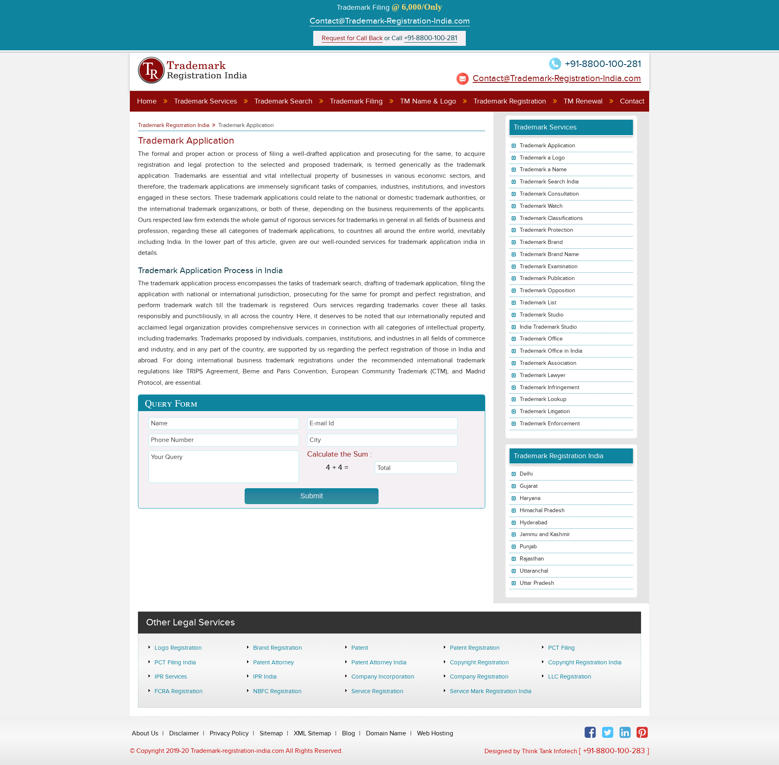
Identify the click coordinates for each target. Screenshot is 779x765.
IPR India (265, 676)
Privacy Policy (229, 733)
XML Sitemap (312, 733)
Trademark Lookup (543, 399)
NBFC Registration (277, 691)
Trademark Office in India (551, 350)
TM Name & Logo (428, 101)
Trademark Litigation (545, 411)
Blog (348, 733)
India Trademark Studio (548, 326)
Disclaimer (184, 733)
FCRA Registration (178, 691)
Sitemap (271, 733)
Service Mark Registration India (491, 691)
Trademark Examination (549, 266)
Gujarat (529, 486)
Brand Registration (277, 647)
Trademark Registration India (173, 125)
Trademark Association (548, 363)
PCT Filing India (175, 662)
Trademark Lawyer (543, 375)
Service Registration (377, 691)
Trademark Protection (546, 229)
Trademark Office (541, 338)
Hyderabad (533, 522)
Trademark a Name (543, 169)
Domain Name (386, 733)
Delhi (526, 473)
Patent (359, 647)
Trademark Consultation (549, 193)
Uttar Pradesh (537, 583)
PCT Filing (561, 647)
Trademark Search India (549, 181)
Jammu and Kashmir (545, 534)
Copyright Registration (479, 662)
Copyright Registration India (585, 662)
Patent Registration (474, 647)
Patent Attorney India (379, 662)
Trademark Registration (509, 101)
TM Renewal (583, 101)
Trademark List (538, 302)
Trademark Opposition (547, 290)
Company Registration (479, 676)
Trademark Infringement (549, 387)
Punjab (528, 546)
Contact (632, 101)
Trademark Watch (541, 206)
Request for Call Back (352, 38)
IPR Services (171, 676)
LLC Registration (569, 676)
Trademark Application (547, 145)
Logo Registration (178, 647)
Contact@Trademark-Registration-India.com (390, 21)
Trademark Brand (541, 242)
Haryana (530, 498)
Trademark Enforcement (550, 423)
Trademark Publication (547, 278)
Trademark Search (283, 101)
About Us (145, 733)
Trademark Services (205, 101)
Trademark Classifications (551, 218)
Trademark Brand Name (549, 254)
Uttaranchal (534, 570)
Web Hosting (435, 733)
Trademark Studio (542, 314)
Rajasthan (532, 558)
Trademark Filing (356, 101)
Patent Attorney (273, 662)
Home (147, 101)
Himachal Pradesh (542, 510)
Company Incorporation (382, 676)
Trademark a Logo (542, 157)
